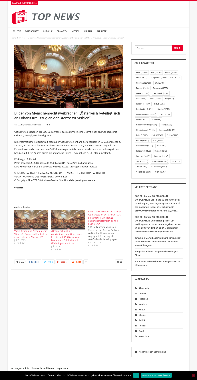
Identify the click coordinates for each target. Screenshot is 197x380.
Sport (141, 331)
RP (161, 146)
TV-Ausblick (159, 167)
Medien (76, 31)
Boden (171, 72)
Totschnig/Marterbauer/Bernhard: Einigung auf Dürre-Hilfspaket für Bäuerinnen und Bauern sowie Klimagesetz (158, 242)
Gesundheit (160, 93)
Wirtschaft (32, 31)
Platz (157, 135)
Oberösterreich (145, 130)
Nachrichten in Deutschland (152, 352)
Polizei (142, 140)
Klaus (159, 104)
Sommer (143, 156)
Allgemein (144, 288)
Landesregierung (146, 114)
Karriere (101, 31)
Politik (17, 31)
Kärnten (163, 109)
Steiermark (160, 161)
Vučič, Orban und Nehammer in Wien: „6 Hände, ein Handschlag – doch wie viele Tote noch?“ (31, 234)
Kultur (88, 31)
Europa (142, 88)
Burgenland (159, 78)
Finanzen (62, 31)
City (159, 83)
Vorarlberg (143, 172)
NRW (166, 125)
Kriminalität (144, 109)
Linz (165, 114)
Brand (141, 78)
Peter (142, 135)
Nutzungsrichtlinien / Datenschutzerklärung (32, 368)
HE (169, 99)
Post (158, 140)
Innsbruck (143, 104)
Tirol (141, 167)
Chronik (47, 31)
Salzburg (143, 151)
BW (175, 78)
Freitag (142, 93)
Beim (141, 72)
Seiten (161, 151)
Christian (143, 83)
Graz (141, 99)
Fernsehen (160, 88)
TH (176, 161)
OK (136, 375)
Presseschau (144, 146)
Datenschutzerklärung (156, 375)
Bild (156, 72)
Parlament (167, 130)
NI (156, 120)
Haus (155, 99)
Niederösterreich (146, 125)
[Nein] (193, 375)
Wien (161, 172)
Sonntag (161, 156)
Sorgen (142, 161)
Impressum (62, 368)
